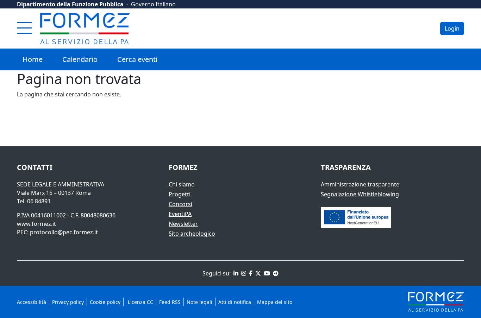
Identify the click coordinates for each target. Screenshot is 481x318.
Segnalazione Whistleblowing (360, 194)
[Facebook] (250, 273)
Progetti (179, 194)
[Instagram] (243, 273)
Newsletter (183, 224)
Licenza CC (139, 302)
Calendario (80, 59)
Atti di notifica (234, 302)
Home (33, 59)
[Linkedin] (235, 273)
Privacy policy (68, 302)
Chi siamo (182, 184)
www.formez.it (36, 224)
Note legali (199, 302)
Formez (183, 167)
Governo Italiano (153, 4)
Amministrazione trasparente (360, 184)
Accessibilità (31, 302)
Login (452, 28)
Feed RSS (170, 302)
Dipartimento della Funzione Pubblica (70, 4)
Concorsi (180, 204)
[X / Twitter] (257, 273)
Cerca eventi (137, 59)
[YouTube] (266, 273)
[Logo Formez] (85, 28)
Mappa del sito (274, 302)
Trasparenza (346, 167)
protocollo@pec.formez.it (64, 232)
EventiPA (180, 214)
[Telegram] (275, 273)
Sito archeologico (192, 233)
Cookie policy (105, 302)
